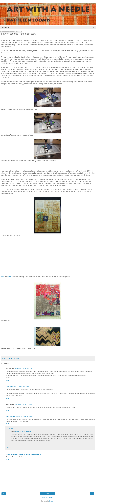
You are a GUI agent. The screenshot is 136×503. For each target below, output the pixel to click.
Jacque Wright (11, 416)
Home (47, 493)
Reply (7, 380)
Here (2, 277)
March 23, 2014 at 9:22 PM (24, 416)
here (9, 277)
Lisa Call (9, 386)
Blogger (51, 501)
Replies (10, 428)
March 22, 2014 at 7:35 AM (23, 368)
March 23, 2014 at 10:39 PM (24, 431)
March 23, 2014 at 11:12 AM (23, 404)
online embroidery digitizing (15, 454)
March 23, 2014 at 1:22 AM (20, 386)
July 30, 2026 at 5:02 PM (33, 454)
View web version (47, 497)
